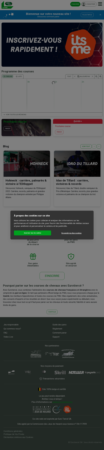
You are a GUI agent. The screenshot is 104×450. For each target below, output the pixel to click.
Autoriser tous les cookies (32, 233)
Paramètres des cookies (71, 233)
